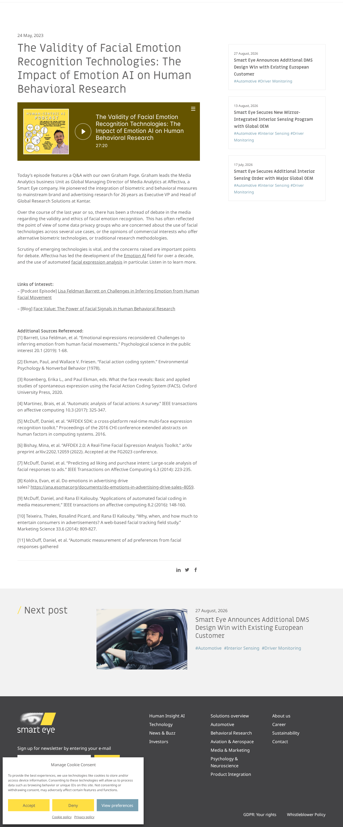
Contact (280, 741)
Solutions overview (230, 716)
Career (279, 724)
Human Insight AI (167, 716)
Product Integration (231, 774)
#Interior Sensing (274, 133)
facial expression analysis (96, 262)
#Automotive (246, 81)
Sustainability (285, 733)
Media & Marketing (230, 750)
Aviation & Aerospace (232, 741)
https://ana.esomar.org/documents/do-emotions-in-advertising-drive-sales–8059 (112, 487)
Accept (29, 805)
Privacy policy (84, 817)
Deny (73, 805)
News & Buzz (162, 733)
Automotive (222, 724)
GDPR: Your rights (259, 814)
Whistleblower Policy (306, 814)
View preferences (117, 805)
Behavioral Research (231, 733)
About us (281, 716)
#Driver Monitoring (275, 81)
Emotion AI (135, 256)
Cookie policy (62, 817)
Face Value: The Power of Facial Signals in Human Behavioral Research (104, 309)
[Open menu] (193, 108)
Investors (158, 741)
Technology (161, 724)
